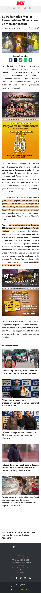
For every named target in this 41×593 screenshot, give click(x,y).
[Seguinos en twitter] (20, 578)
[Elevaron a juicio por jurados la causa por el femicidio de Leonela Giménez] (20, 358)
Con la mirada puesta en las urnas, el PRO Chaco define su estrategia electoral (19, 435)
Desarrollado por (20, 590)
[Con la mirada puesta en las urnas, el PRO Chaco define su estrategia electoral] (20, 420)
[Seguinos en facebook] (16, 578)
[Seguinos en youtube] (29, 578)
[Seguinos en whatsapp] (12, 578)
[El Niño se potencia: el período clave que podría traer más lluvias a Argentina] (20, 520)
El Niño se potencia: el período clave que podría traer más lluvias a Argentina (19, 535)
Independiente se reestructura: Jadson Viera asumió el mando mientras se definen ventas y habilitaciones (20, 468)
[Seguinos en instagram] (25, 578)
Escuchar (35, 28)
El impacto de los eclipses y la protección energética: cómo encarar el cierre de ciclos (20, 403)
